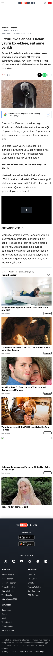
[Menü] (2, 3)
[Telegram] (38, 561)
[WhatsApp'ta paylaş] (44, 75)
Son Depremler (34, 591)
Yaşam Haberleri (8, 587)
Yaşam (14, 28)
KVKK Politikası (7, 626)
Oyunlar (31, 583)
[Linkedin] (46, 561)
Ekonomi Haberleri (8, 583)
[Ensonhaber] (26, 3)
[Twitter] (6, 561)
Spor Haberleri (7, 579)
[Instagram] (14, 561)
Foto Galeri (32, 579)
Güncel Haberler (7, 575)
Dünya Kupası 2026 (9, 599)
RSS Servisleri (33, 595)
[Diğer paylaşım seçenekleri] (49, 75)
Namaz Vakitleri (34, 587)
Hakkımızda (6, 610)
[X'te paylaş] (39, 75)
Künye (4, 614)
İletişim (4, 618)
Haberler (4, 28)
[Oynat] (26, 94)
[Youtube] (22, 561)
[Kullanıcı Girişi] (45, 3)
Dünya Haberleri (7, 591)
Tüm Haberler (6, 595)
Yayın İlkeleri (6, 622)
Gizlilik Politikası (7, 630)
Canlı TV (31, 575)
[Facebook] (30, 561)
